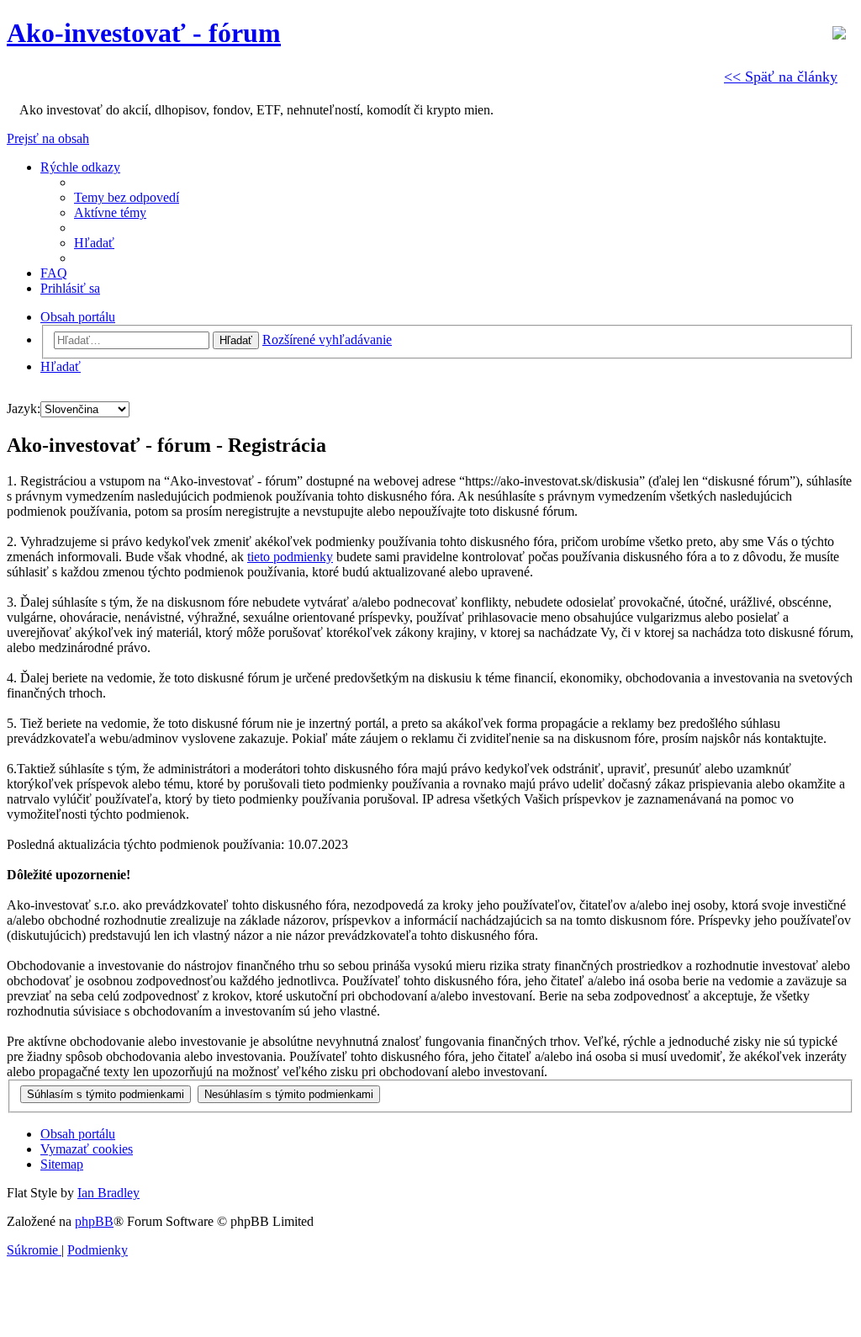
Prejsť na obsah (48, 138)
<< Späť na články (780, 76)
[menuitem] (126, 197)
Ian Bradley (108, 1193)
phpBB (94, 1221)
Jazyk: (23, 408)
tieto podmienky (290, 556)
